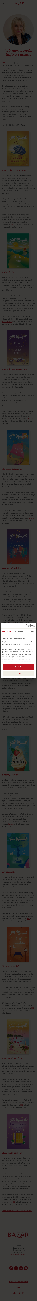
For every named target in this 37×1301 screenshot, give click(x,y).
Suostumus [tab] (6, 631)
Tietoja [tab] (31, 631)
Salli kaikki (18, 667)
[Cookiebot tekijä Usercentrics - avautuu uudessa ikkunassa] (26, 625)
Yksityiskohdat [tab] (19, 631)
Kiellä (19, 673)
